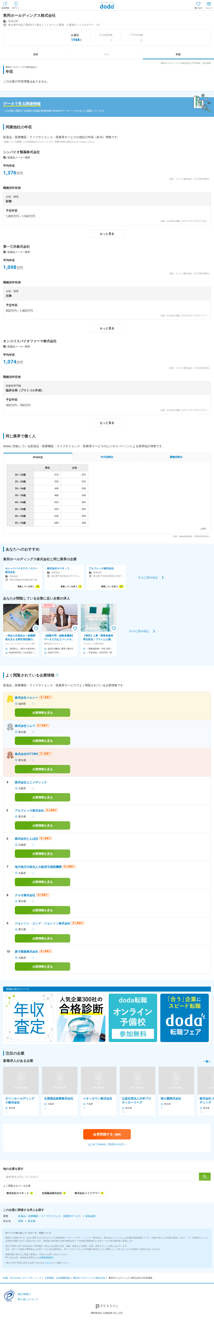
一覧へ (207, 1061)
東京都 (31, 1221)
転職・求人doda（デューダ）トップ (22, 1278)
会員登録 (5, 8)
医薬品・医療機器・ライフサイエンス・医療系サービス (49, 1216)
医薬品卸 (90, 1216)
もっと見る (107, 233)
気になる (198, 8)
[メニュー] (209, 5)
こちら (47, 1263)
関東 (20, 1221)
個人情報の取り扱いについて (28, 1297)
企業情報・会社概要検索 (57, 1278)
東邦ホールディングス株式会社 (89, 1278)
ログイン (15, 8)
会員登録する (107, 1134)
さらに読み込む (148, 577)
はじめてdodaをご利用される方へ (107, 1144)
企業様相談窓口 (46, 1257)
